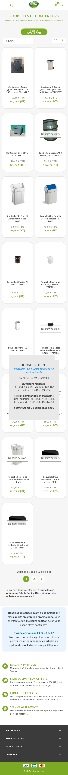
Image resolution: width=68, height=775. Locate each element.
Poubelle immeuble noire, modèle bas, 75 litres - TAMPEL (50, 350)
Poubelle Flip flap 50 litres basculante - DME (50, 219)
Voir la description (34, 32)
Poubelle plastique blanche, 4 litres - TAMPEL (50, 285)
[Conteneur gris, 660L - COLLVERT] (17, 130)
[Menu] (5, 5)
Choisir (10, 41)
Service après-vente (24, 707)
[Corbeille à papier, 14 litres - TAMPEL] (17, 259)
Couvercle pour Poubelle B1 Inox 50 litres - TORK (50, 479)
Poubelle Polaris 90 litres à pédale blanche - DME (17, 479)
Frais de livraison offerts (28, 679)
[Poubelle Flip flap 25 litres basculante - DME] (17, 194)
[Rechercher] (11, 5)
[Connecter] (62, 4)
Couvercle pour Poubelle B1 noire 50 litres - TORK (17, 545)
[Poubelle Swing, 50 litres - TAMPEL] (17, 325)
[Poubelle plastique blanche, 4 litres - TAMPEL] (50, 259)
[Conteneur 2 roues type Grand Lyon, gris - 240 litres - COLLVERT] (17, 65)
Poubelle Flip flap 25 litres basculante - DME (17, 219)
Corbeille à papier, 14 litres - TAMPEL (17, 283)
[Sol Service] (33, 5)
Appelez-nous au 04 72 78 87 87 (35, 633)
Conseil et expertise (24, 693)
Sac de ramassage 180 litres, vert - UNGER (50, 154)
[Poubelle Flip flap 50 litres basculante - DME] (50, 194)
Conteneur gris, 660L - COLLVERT (17, 154)
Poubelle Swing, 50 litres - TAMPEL (17, 349)
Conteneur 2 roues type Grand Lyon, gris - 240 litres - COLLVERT (18, 90)
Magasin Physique (23, 665)
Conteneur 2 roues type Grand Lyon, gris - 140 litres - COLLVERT (50, 90)
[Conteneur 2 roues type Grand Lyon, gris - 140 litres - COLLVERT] (50, 65)
